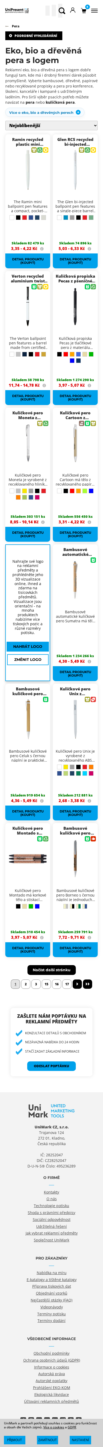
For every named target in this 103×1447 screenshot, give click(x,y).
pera (30, 102)
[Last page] (87, 984)
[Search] (62, 10)
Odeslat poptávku (51, 1066)
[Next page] (77, 984)
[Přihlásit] (72, 10)
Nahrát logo (27, 646)
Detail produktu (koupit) (28, 261)
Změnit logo (27, 659)
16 (57, 984)
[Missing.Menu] (93, 10)
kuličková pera (60, 102)
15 (46, 984)
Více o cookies (53, 1427)
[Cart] (83, 10)
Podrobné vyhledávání (36, 36)
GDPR (72, 1427)
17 (67, 984)
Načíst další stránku (52, 969)
